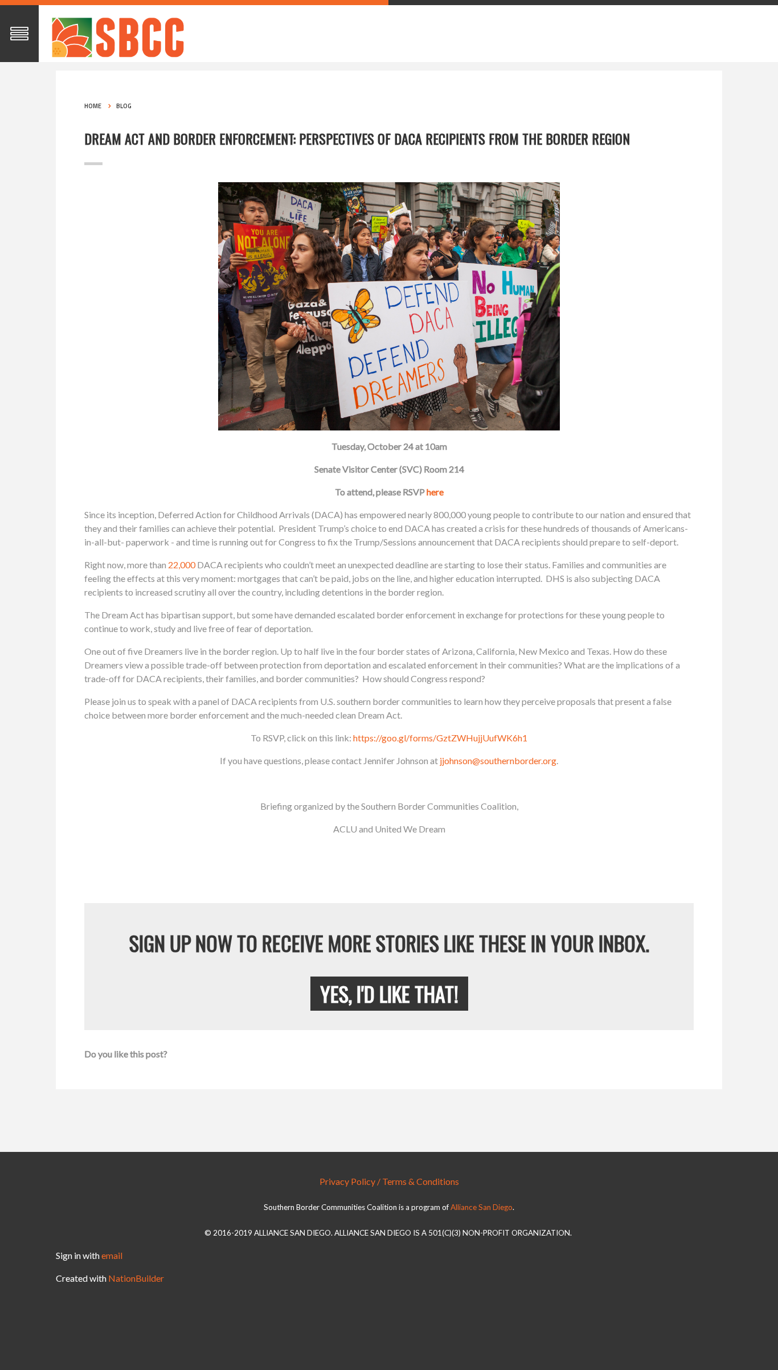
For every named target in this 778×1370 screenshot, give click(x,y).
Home (92, 105)
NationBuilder (136, 1278)
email (111, 1255)
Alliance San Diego (482, 1207)
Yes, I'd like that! (389, 993)
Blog (124, 105)
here (435, 491)
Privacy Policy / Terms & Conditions (389, 1181)
